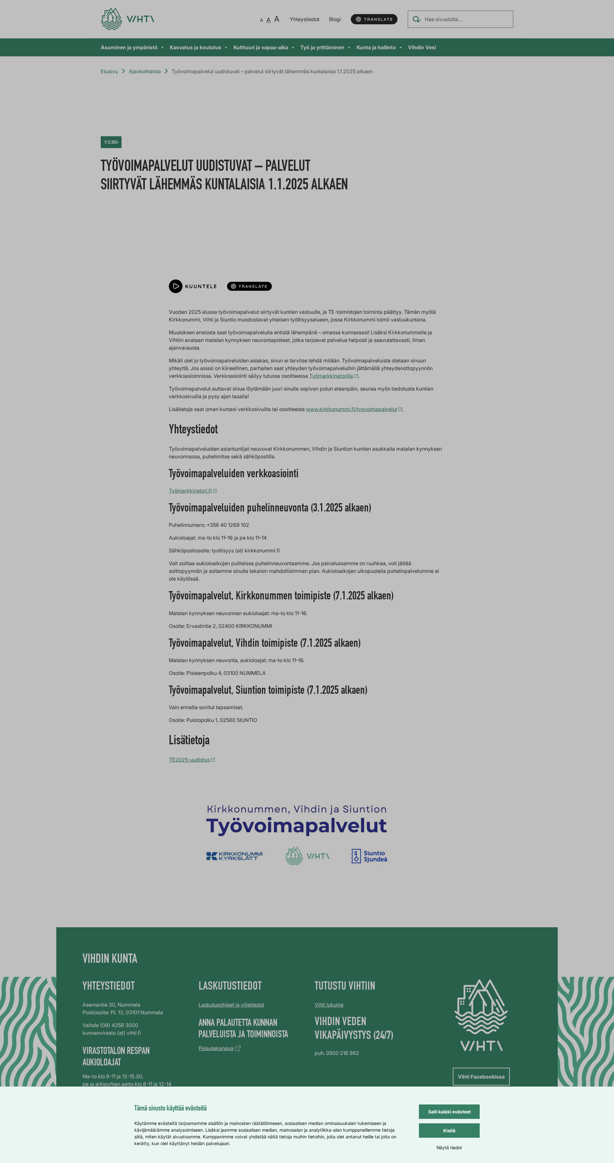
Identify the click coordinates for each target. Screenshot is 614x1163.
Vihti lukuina (329, 1004)
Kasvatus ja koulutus (195, 47)
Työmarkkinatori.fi (190, 490)
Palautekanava (216, 1048)
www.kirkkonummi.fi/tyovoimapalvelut (351, 409)
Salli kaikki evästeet (449, 1111)
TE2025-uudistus (189, 759)
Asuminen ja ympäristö (129, 47)
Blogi (335, 19)
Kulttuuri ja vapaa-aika (260, 47)
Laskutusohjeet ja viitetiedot (231, 1004)
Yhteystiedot (304, 19)
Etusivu (109, 71)
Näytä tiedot (449, 1147)
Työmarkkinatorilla (331, 376)
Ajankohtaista (145, 71)
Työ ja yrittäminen (322, 47)
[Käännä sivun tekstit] (374, 19)
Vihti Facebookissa (481, 1076)
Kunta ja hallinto (376, 47)
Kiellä (449, 1130)
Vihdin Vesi (422, 47)
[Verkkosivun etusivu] (127, 19)
